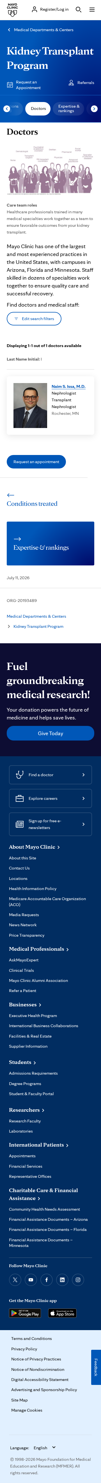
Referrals (85, 82)
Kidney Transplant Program (38, 626)
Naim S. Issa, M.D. (69, 386)
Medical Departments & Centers (44, 29)
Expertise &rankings (69, 108)
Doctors (38, 108)
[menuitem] (38, 109)
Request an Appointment (28, 84)
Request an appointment (36, 461)
